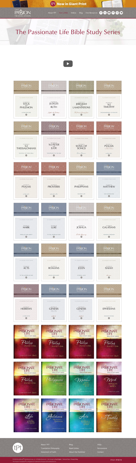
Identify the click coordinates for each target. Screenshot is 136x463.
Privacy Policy (74, 459)
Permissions (102, 448)
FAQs (99, 444)
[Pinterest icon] (117, 460)
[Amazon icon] (120, 460)
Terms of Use (66, 459)
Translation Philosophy (50, 448)
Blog (71, 444)
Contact (100, 452)
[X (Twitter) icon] (113, 460)
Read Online (74, 448)
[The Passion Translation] (23, 12)
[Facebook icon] (111, 460)
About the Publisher (77, 452)
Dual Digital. (58, 459)
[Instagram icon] (119, 460)
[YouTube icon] (115, 460)
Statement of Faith (48, 452)
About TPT (45, 444)
